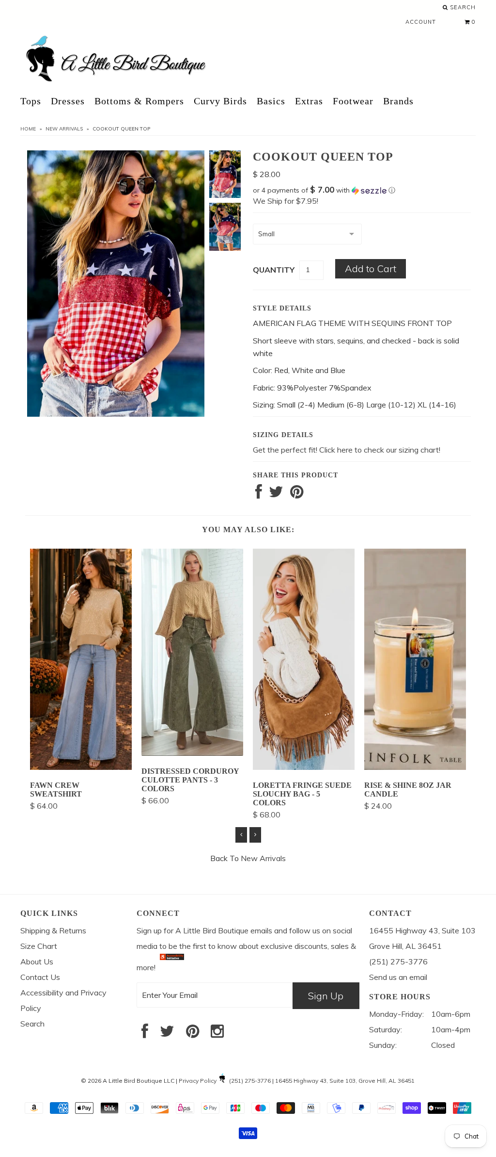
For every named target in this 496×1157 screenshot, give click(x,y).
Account (420, 21)
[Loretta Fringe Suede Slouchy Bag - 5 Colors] (304, 767)
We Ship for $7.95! (285, 201)
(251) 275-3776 (250, 1080)
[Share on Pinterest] (296, 494)
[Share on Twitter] (276, 494)
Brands (398, 101)
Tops (30, 101)
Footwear (353, 101)
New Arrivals (64, 129)
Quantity (273, 270)
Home (28, 129)
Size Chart (38, 946)
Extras (309, 101)
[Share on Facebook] (258, 494)
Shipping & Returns (53, 930)
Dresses (68, 101)
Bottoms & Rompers (139, 101)
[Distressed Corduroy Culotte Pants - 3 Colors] (192, 753)
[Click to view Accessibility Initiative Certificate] (171, 967)
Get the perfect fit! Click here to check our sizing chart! (346, 450)
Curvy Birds (220, 101)
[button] (362, 190)
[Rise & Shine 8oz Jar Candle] (415, 767)
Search (462, 7)
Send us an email (398, 977)
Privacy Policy (198, 1080)
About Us (36, 961)
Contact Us (40, 977)
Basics (271, 101)
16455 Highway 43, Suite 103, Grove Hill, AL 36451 (345, 1080)
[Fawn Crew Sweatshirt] (81, 767)
